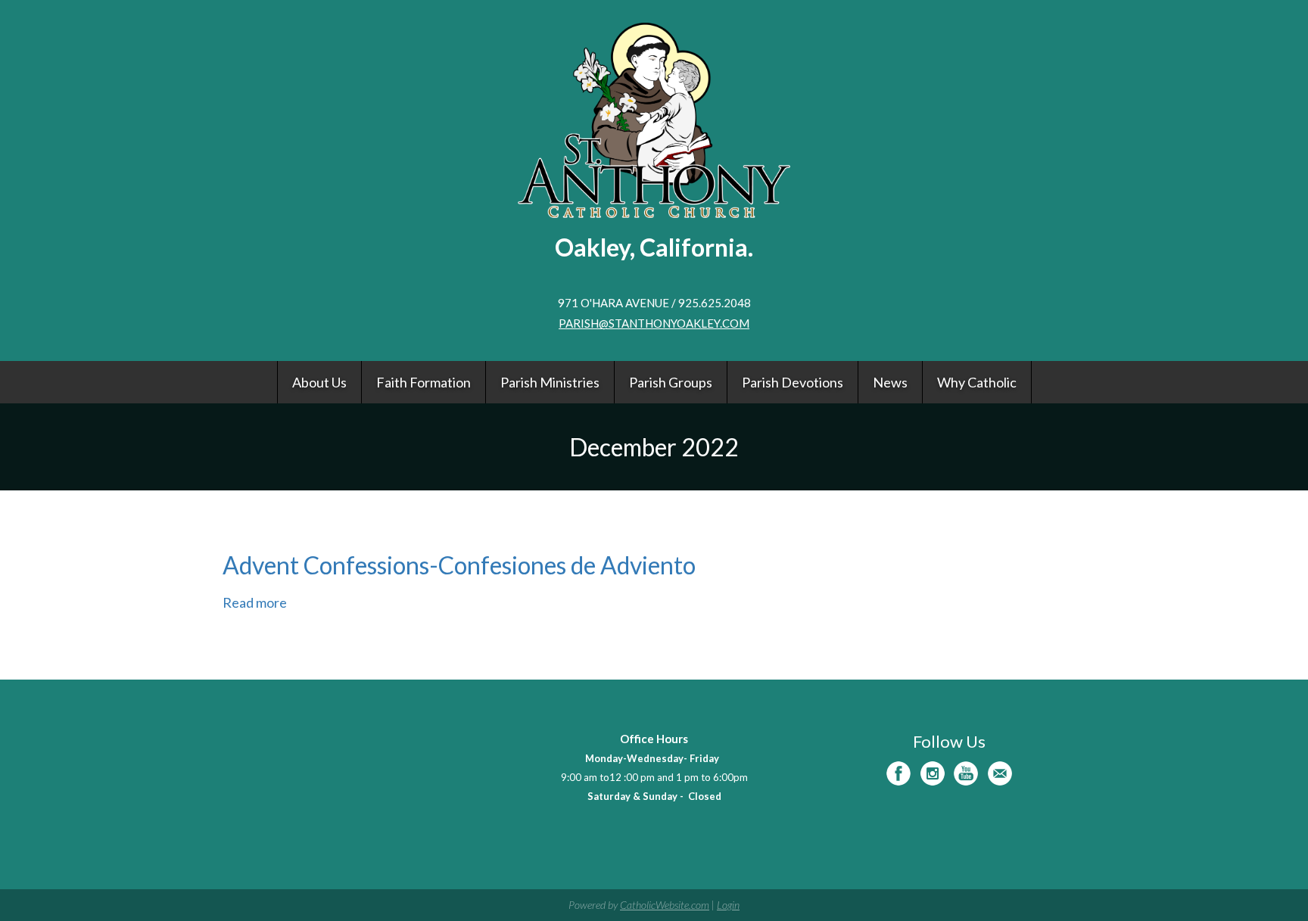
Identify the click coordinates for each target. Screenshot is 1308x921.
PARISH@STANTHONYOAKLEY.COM (654, 323)
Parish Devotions (792, 382)
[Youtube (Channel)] (966, 773)
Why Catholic (977, 382)
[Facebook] (898, 773)
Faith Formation (423, 382)
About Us (319, 382)
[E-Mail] (1000, 773)
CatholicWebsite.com (664, 904)
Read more (255, 602)
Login (728, 904)
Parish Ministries (550, 382)
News (890, 382)
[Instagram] (932, 773)
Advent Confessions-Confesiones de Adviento (459, 565)
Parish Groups (670, 382)
